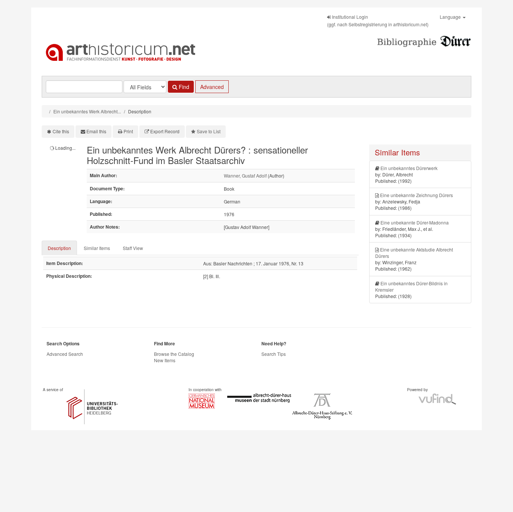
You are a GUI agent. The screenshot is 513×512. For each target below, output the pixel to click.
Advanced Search (65, 354)
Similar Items (97, 248)
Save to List (208, 131)
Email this (96, 131)
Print (128, 131)
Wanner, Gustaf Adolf (245, 175)
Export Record (165, 131)
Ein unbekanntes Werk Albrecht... (87, 111)
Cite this (61, 131)
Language (451, 17)
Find (183, 86)
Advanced (212, 86)
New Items (164, 360)
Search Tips (273, 354)
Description (59, 248)
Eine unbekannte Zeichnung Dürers (416, 195)
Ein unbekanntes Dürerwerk (409, 168)
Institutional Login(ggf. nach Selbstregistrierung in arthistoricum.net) (378, 20)
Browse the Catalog (174, 354)
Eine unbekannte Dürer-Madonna (414, 222)
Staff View (133, 248)
